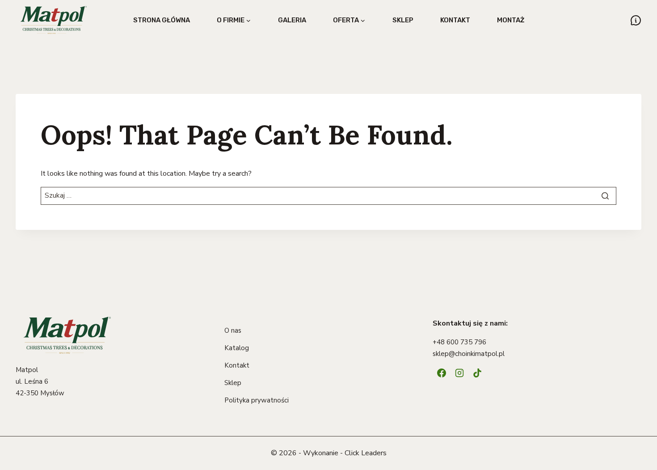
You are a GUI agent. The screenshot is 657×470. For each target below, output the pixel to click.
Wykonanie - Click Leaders (345, 453)
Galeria (292, 20)
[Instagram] (459, 373)
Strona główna (161, 20)
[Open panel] (635, 20)
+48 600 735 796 (459, 342)
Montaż (510, 20)
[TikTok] (477, 373)
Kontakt (455, 20)
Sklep (402, 20)
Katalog (236, 347)
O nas (232, 330)
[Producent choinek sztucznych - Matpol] (54, 20)
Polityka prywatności (256, 400)
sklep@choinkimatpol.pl (469, 353)
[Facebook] (442, 373)
